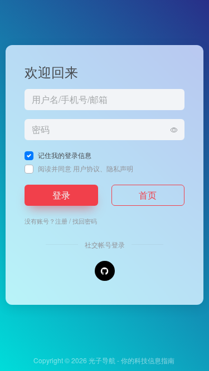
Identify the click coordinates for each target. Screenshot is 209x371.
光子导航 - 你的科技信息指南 (131, 360)
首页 (148, 195)
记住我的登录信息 (64, 155)
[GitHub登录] (105, 271)
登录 (61, 195)
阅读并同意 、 (85, 168)
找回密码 (84, 220)
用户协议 (86, 168)
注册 (61, 220)
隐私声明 (119, 168)
